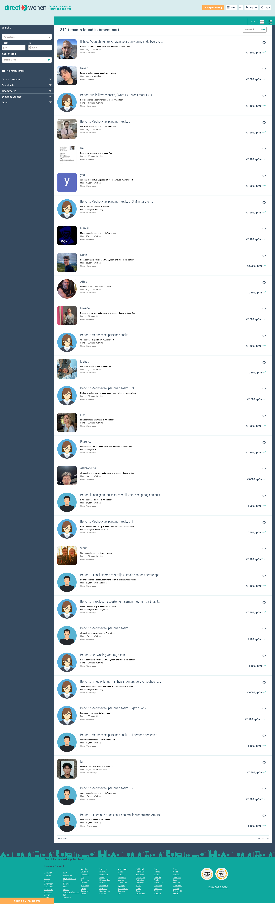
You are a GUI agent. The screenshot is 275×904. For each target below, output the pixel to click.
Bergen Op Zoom (69, 878)
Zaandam (176, 874)
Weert (175, 869)
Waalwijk (157, 894)
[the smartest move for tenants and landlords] (25, 7)
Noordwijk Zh (123, 888)
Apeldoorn (48, 892)
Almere (47, 881)
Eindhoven (85, 880)
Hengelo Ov (103, 885)
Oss (119, 894)
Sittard (138, 885)
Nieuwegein (122, 882)
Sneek (138, 888)
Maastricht (122, 877)
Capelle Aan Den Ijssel (71, 892)
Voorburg (158, 888)
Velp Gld (157, 877)
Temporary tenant (15, 70)
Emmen (84, 882)
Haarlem (102, 872)
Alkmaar (47, 875)
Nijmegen (121, 885)
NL (240, 7)
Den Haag (84, 869)
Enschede (85, 885)
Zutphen (176, 888)
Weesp (175, 872)
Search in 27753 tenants (27, 901)
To (30, 42)
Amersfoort (48, 884)
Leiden (120, 872)
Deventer (84, 872)
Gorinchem (85, 891)
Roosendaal (140, 877)
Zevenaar (176, 882)
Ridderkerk (140, 869)
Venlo (156, 880)
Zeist (175, 880)
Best (64, 881)
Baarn (65, 873)
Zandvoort (177, 877)
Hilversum (103, 888)
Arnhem (47, 895)
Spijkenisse (140, 894)
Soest (138, 891)
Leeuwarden (122, 869)
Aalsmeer (48, 873)
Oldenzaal (121, 891)
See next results (63, 838)
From (5, 42)
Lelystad (121, 874)
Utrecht (157, 874)
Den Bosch (67, 897)
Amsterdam (48, 889)
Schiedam (140, 882)
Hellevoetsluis (104, 880)
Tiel (155, 869)
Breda (65, 886)
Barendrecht (67, 875)
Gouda (83, 894)
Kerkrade (102, 894)
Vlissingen (158, 885)
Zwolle (175, 894)
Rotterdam (140, 880)
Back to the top (263, 838)
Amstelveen (48, 886)
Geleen (83, 888)
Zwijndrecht (177, 891)
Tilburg (157, 872)
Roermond (140, 874)
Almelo (47, 878)
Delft (64, 895)
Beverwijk (66, 884)
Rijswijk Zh (140, 872)
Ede (82, 877)
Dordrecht (85, 874)
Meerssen (121, 880)
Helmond (102, 882)
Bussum (66, 889)
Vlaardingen (158, 882)
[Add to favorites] (252, 42)
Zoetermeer (177, 885)
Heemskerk (103, 874)
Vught (156, 891)
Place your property (213, 7)
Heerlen (102, 877)
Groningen (103, 869)
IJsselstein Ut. (104, 891)
